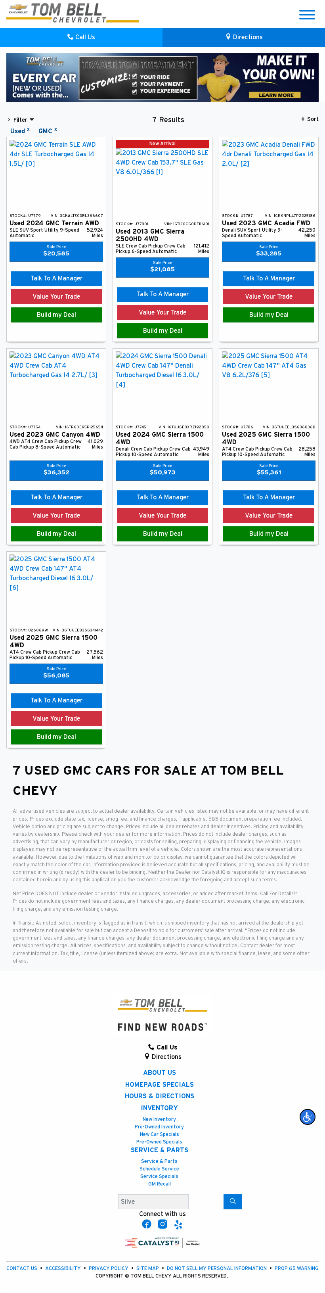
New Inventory (159, 1119)
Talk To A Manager (56, 278)
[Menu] (307, 16)
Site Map (148, 1268)
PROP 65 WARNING (297, 1268)
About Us (159, 1073)
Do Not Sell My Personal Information (217, 1268)
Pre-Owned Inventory (159, 1127)
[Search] (233, 1201)
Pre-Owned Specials (159, 1142)
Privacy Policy (109, 1268)
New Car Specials (159, 1134)
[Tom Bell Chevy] (72, 13)
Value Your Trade (56, 297)
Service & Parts (159, 1150)
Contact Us (22, 1268)
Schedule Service (159, 1169)
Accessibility (63, 1268)
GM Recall (159, 1184)
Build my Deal (56, 315)
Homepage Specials (159, 1085)
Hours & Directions (159, 1096)
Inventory (159, 1108)
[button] (307, 1117)
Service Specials (159, 1176)
